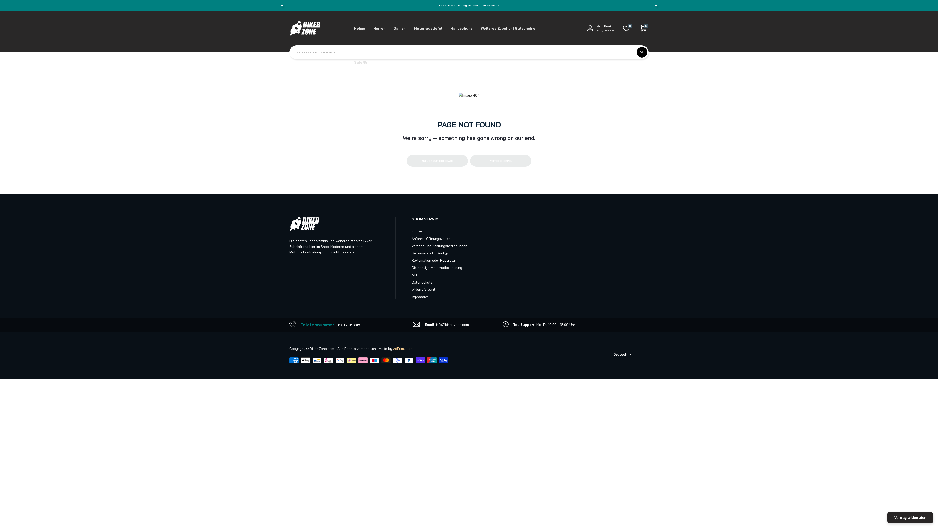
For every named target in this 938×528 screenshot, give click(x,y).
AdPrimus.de (402, 348)
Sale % (360, 62)
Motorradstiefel (428, 28)
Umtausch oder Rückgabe (432, 253)
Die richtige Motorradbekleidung (437, 267)
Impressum (420, 297)
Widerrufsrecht (423, 289)
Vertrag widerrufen (910, 518)
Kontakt (418, 231)
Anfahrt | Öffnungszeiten (431, 238)
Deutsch (620, 354)
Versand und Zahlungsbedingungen (439, 246)
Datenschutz (422, 282)
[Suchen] (642, 52)
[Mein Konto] (590, 28)
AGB (415, 275)
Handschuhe (462, 28)
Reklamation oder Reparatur (434, 260)
